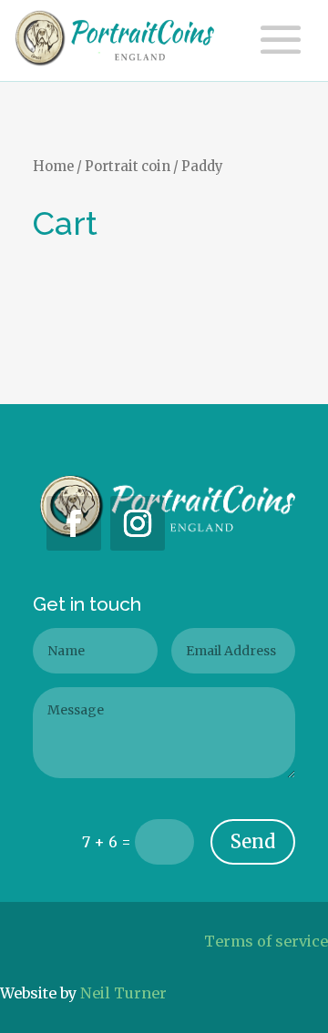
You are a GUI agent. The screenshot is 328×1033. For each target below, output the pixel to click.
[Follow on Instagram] (137, 523)
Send (253, 841)
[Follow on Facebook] (73, 523)
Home (53, 166)
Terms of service (266, 941)
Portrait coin (127, 166)
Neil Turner (123, 993)
